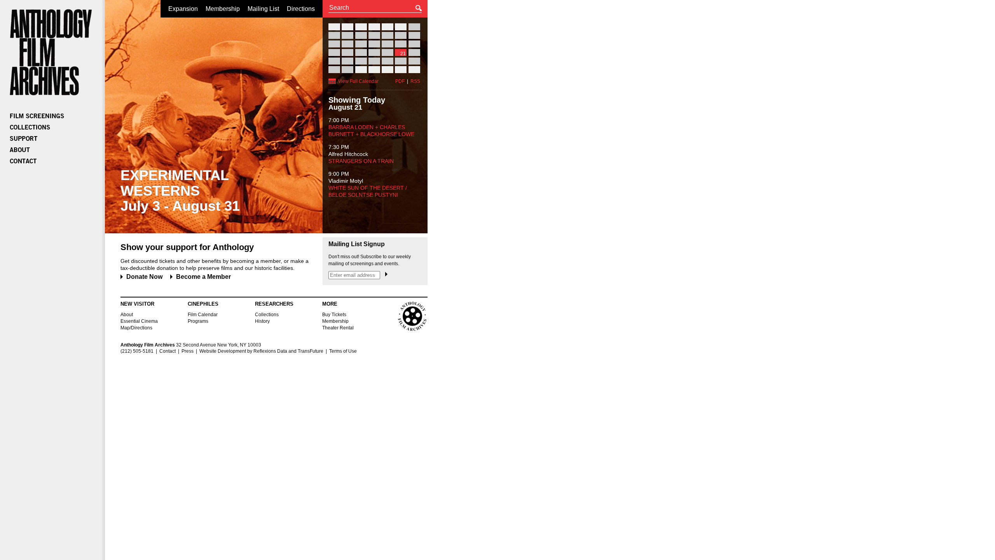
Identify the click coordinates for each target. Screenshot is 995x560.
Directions (301, 8)
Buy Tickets (334, 314)
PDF (400, 81)
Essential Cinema (139, 321)
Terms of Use (343, 351)
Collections (267, 314)
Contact (167, 351)
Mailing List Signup (356, 244)
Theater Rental (338, 328)
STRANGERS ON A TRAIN (361, 161)
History (262, 321)
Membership (223, 8)
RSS (415, 81)
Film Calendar (203, 314)
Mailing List (263, 8)
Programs (198, 321)
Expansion (183, 8)
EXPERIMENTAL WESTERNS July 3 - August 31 (180, 190)
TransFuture (310, 351)
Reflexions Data (270, 351)
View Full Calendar (358, 81)
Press (188, 351)
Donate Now (144, 276)
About (126, 314)
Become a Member (203, 276)
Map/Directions (136, 328)
